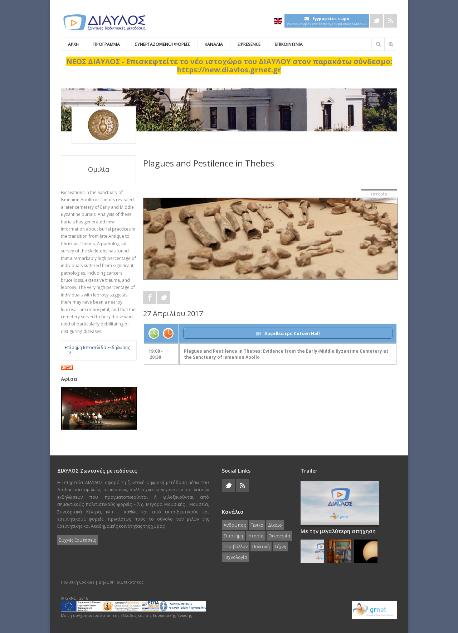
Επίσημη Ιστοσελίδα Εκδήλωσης (97, 347)
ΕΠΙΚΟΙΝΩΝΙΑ (289, 44)
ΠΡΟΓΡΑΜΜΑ (106, 44)
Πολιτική (261, 546)
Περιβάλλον (236, 546)
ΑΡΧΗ (73, 44)
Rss (390, 20)
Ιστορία (379, 194)
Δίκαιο (275, 525)
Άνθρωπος (235, 525)
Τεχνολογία (235, 557)
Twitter (376, 20)
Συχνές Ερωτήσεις (77, 540)
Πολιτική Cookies (77, 582)
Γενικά (256, 525)
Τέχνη (280, 546)
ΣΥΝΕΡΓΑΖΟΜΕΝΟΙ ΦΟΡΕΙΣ (162, 44)
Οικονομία (279, 536)
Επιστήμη (233, 536)
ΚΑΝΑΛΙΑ (214, 44)
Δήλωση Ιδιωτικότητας (121, 582)
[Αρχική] (104, 22)
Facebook (149, 297)
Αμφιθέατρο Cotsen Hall (292, 333)
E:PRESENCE (249, 44)
